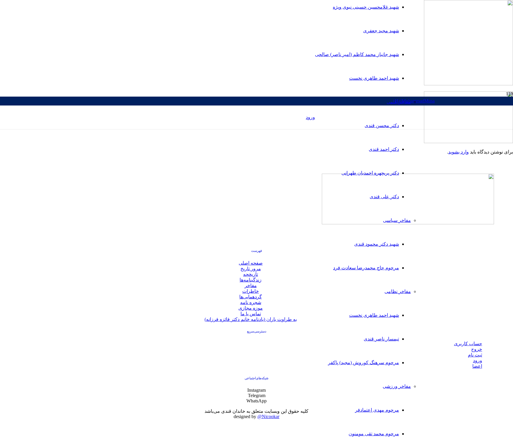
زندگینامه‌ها (251, 279)
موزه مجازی (250, 308)
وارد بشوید (458, 151)
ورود (477, 360)
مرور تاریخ (250, 268)
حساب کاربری (468, 343)
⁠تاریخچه (250, 274)
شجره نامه (250, 302)
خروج (476, 349)
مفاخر (251, 285)
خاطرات (250, 291)
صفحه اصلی (251, 263)
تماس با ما (250, 313)
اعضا (477, 366)
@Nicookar (268, 416)
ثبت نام (475, 354)
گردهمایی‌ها (250, 296)
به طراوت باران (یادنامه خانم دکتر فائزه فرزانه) (251, 319)
